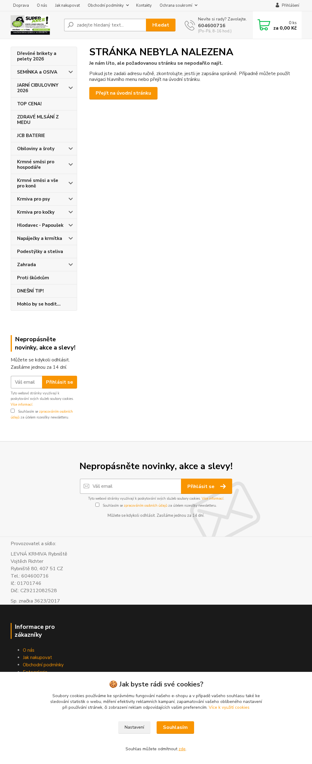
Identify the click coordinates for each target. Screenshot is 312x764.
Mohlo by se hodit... (39, 304)
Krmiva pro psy (33, 199)
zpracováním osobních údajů (145, 505)
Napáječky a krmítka (39, 238)
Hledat (160, 25)
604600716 (211, 25)
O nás (42, 5)
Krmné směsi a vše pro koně (37, 183)
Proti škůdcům (33, 278)
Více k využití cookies (229, 707)
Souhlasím (175, 727)
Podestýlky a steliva (40, 251)
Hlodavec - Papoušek (40, 225)
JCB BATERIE (31, 135)
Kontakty (144, 5)
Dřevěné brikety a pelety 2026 (36, 56)
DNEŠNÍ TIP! (30, 291)
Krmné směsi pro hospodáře (35, 164)
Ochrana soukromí (176, 5)
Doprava (21, 5)
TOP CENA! (29, 104)
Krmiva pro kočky (36, 212)
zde (182, 749)
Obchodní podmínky (106, 5)
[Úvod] (35, 25)
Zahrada (26, 265)
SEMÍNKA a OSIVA (37, 72)
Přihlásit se (59, 382)
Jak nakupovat (67, 5)
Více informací (21, 404)
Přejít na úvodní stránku (123, 93)
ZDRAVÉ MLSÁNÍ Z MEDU (38, 119)
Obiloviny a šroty (36, 149)
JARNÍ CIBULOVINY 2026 (37, 88)
